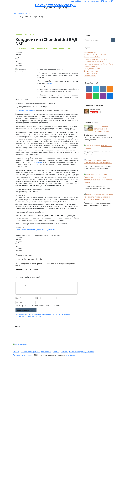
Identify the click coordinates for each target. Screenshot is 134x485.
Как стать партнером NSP (93, 1)
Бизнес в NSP (108, 1)
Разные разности (90, 66)
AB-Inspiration (70, 355)
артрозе (39, 162)
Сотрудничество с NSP (92, 69)
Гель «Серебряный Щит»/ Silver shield (29, 259)
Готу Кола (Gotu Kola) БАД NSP (26, 270)
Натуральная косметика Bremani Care (98, 64)
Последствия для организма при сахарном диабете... (102, 129)
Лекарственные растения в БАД (96, 59)
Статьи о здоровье (91, 71)
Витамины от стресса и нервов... (98, 163)
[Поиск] (113, 40)
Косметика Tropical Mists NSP (95, 54)
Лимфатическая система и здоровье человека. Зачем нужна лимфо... (98, 180)
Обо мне (80, 1)
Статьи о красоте (90, 73)
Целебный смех (90, 76)
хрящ (50, 83)
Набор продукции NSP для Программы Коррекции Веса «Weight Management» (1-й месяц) (45, 264)
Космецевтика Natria (92, 57)
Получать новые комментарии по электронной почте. (40, 305)
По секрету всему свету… (55, 5)
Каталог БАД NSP (90, 52)
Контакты (64, 352)
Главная (74, 1)
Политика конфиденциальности (81, 352)
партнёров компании (27, 110)
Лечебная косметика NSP (93, 61)
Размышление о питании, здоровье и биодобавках (35, 230)
